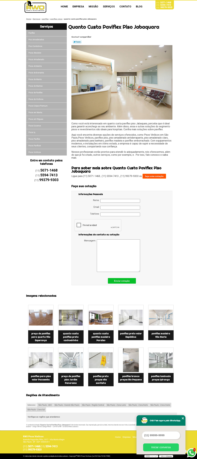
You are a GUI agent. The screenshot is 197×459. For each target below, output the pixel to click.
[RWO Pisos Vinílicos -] (40, 6)
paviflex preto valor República (131, 335)
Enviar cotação (122, 281)
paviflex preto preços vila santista (101, 379)
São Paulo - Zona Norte (138, 405)
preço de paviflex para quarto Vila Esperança (40, 337)
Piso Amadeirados (36, 40)
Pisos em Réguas (35, 119)
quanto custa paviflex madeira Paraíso (101, 337)
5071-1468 (165, 2)
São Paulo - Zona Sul (36, 410)
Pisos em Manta (35, 112)
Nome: (96, 200)
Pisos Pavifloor (34, 146)
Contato (125, 6)
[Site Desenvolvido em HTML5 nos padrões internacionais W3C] (151, 456)
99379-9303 (166, 7)
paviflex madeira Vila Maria (161, 335)
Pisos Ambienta (35, 66)
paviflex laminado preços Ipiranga (161, 378)
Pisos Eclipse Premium (38, 106)
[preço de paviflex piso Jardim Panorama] (71, 360)
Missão (93, 6)
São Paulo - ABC (45, 405)
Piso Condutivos (35, 46)
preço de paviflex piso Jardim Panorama (70, 379)
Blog (139, 6)
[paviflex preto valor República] (131, 317)
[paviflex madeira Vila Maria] (161, 317)
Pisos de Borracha (36, 73)
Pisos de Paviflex (35, 93)
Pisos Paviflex (34, 139)
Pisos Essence (34, 126)
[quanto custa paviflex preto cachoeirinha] (71, 317)
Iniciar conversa (161, 447)
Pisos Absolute (34, 53)
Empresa (78, 6)
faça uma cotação (154, 176)
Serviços (109, 6)
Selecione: (31, 405)
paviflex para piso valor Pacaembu (41, 378)
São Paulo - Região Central (93, 405)
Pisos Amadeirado (36, 59)
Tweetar (77, 41)
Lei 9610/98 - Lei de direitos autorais (65, 426)
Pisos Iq (31, 132)
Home (64, 6)
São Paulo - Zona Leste (116, 405)
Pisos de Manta (35, 79)
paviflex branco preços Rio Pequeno (131, 378)
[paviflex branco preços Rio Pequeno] (131, 360)
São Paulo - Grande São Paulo (66, 405)
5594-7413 (165, 5)
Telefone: (95, 214)
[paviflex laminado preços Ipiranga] (161, 360)
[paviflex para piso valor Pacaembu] (41, 360)
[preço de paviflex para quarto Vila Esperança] (41, 317)
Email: (97, 207)
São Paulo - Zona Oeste (160, 405)
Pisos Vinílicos (34, 152)
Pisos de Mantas (35, 86)
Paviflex (31, 33)
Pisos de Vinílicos (35, 99)
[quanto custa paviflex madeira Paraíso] (101, 317)
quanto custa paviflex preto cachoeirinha (71, 337)
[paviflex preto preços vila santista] (101, 360)
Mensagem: (90, 240)
